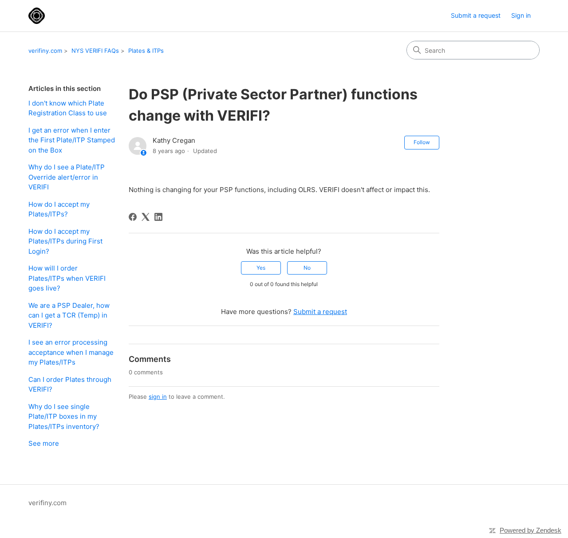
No (307, 267)
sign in (158, 396)
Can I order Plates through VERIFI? (69, 384)
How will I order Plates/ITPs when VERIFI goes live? (67, 278)
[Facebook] (133, 217)
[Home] (36, 16)
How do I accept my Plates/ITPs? (59, 209)
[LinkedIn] (158, 217)
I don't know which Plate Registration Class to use (67, 108)
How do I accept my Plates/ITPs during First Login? (65, 241)
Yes (260, 267)
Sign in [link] (521, 15)
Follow (422, 142)
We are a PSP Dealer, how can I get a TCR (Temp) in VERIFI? (69, 315)
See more (43, 443)
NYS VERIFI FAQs (95, 50)
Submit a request (476, 15)
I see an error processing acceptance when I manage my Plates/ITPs (71, 352)
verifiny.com (45, 50)
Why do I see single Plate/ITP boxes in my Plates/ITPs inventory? (63, 416)
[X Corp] (146, 217)
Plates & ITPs (146, 50)
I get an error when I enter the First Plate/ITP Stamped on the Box (71, 140)
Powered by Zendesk (530, 530)
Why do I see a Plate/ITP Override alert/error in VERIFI (66, 177)
